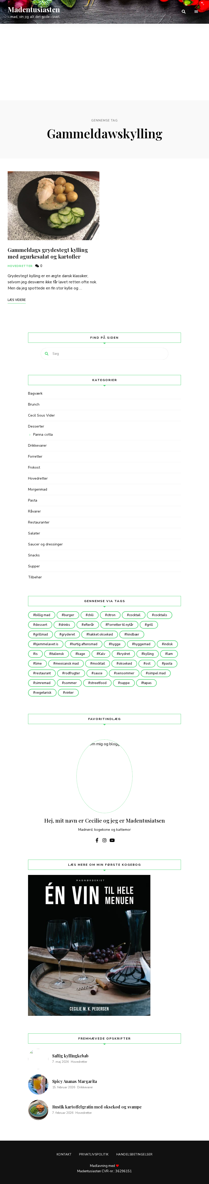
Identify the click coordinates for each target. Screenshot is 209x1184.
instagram (104, 840)
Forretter (35, 456)
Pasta (32, 500)
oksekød (125, 663)
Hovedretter (20, 266)
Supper (34, 566)
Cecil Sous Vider (41, 415)
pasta (168, 663)
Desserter (36, 426)
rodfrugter (72, 673)
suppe (125, 683)
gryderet (68, 634)
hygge (116, 644)
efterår (89, 624)
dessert (41, 624)
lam (170, 654)
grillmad (41, 634)
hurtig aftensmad (84, 644)
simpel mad (157, 673)
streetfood (98, 683)
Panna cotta (43, 434)
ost (148, 663)
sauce (98, 673)
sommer (70, 683)
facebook (97, 840)
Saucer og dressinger (45, 544)
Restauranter (38, 522)
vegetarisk (43, 692)
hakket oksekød (100, 634)
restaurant (43, 673)
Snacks (34, 555)
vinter (69, 692)
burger (69, 615)
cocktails (160, 615)
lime (38, 663)
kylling (148, 654)
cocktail (134, 615)
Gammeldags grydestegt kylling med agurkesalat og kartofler (48, 253)
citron (111, 615)
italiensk (57, 654)
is (36, 654)
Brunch (34, 404)
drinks (65, 624)
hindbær (132, 634)
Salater (34, 533)
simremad (42, 683)
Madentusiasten (34, 9)
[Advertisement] (104, 62)
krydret (124, 654)
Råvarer (34, 511)
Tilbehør (35, 577)
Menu (196, 12)
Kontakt (64, 1154)
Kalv (102, 654)
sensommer (125, 673)
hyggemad (142, 644)
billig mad (42, 615)
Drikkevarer (37, 445)
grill (150, 624)
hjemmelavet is (46, 644)
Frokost (34, 467)
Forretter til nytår (120, 624)
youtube (112, 840)
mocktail (98, 663)
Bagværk (35, 393)
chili (91, 615)
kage (81, 654)
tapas (147, 683)
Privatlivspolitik (94, 1154)
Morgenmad (37, 489)
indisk (168, 644)
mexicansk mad (67, 663)
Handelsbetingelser (134, 1154)
